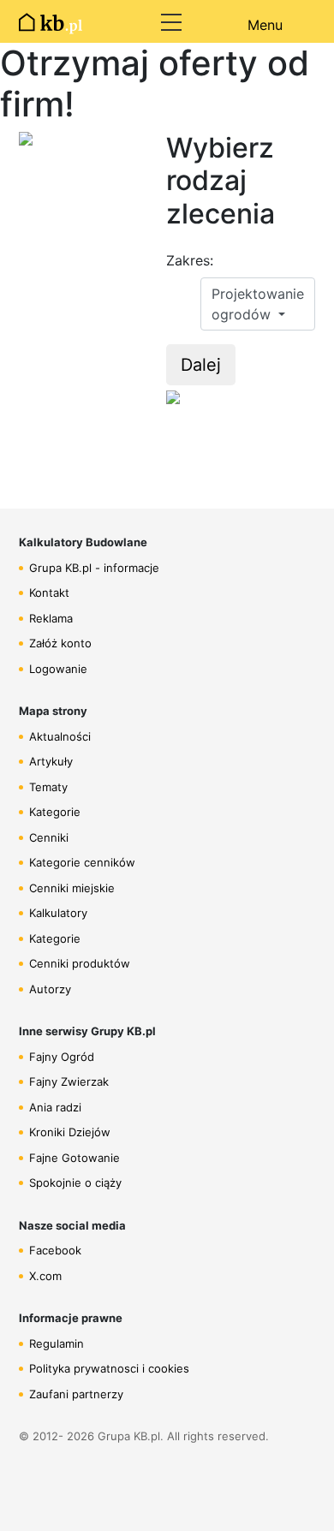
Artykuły (51, 761)
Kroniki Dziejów (69, 1132)
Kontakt (49, 592)
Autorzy (50, 989)
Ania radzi (55, 1107)
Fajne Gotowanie (74, 1158)
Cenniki (49, 837)
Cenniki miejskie (72, 888)
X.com (45, 1276)
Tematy (48, 787)
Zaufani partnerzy (76, 1394)
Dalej (201, 364)
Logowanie (58, 669)
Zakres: (189, 260)
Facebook (55, 1250)
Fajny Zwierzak (69, 1081)
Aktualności (60, 736)
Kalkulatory (58, 913)
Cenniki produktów (79, 963)
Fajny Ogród (61, 1056)
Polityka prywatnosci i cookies (109, 1368)
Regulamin (56, 1343)
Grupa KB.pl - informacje (94, 568)
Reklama (51, 618)
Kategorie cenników (82, 862)
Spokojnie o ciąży (75, 1182)
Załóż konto (60, 643)
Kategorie (55, 812)
